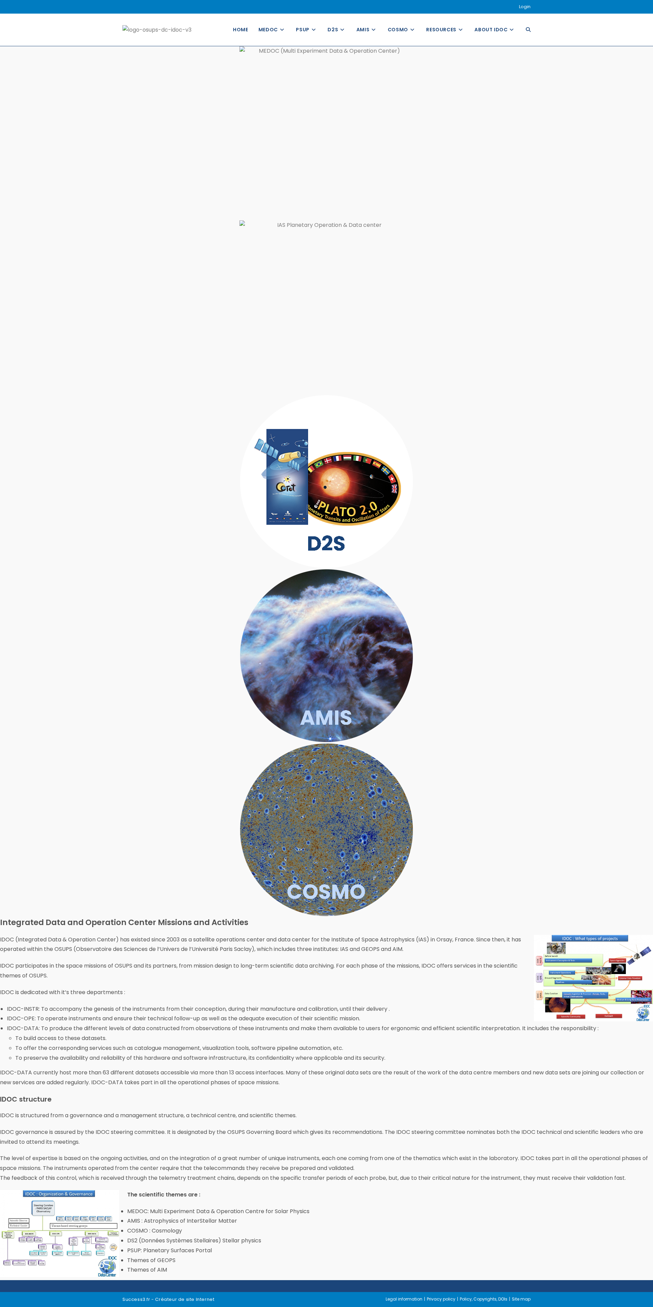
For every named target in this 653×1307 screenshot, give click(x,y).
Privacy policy (441, 1299)
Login (525, 6)
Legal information (404, 1299)
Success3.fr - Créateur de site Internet (168, 1299)
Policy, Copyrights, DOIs (483, 1299)
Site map (521, 1299)
